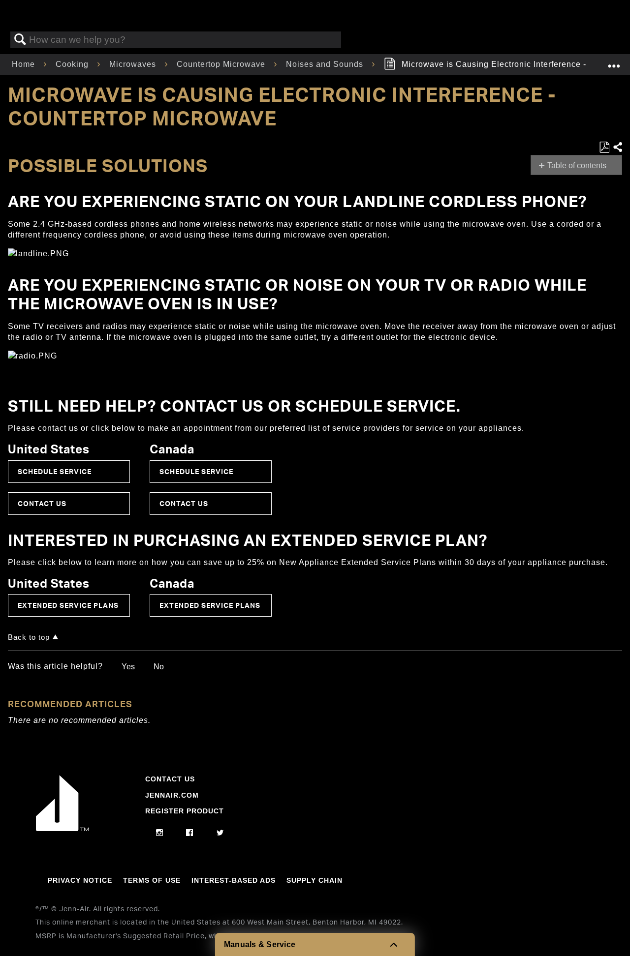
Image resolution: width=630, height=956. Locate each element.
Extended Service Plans (68, 605)
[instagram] (160, 833)
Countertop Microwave (222, 64)
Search (20, 39)
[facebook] (190, 833)
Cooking (73, 64)
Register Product (184, 811)
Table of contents (576, 165)
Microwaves (133, 64)
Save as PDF (604, 147)
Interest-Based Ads (233, 880)
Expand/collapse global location (614, 61)
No (159, 666)
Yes (128, 666)
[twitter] (220, 833)
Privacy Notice (80, 880)
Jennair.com (172, 795)
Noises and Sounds (326, 64)
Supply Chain (314, 880)
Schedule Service (55, 471)
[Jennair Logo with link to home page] (62, 828)
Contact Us (42, 503)
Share (617, 147)
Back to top (29, 637)
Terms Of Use (152, 880)
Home (24, 64)
